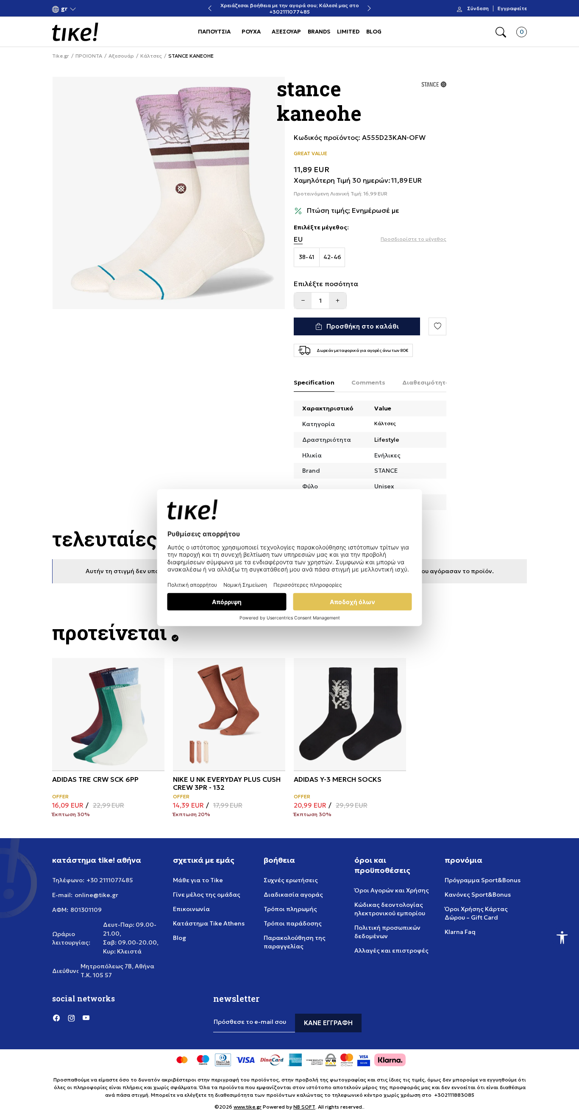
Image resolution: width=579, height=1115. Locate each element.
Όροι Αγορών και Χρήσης (391, 890)
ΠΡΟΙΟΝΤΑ (88, 56)
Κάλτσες (151, 56)
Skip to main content (86, 9)
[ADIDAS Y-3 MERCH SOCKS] (350, 714)
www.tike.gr (248, 1107)
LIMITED (348, 31)
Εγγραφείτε (512, 8)
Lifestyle (386, 439)
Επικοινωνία (191, 909)
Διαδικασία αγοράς (293, 894)
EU (298, 239)
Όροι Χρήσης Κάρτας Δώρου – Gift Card (476, 913)
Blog (179, 938)
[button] (64, 8)
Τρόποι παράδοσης (293, 923)
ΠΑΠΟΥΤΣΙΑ (214, 31)
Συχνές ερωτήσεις (291, 880)
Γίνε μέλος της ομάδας (206, 894)
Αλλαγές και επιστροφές (391, 950)
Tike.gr (60, 56)
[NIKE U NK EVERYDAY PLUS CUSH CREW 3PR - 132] (229, 714)
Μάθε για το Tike (198, 880)
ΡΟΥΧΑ (251, 31)
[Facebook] (56, 1018)
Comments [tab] (368, 382)
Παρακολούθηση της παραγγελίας (295, 942)
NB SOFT (304, 1107)
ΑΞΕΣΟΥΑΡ (286, 31)
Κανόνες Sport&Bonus (478, 894)
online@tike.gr (96, 895)
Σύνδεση (478, 8)
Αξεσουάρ (121, 56)
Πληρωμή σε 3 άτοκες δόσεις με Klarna (296, 9)
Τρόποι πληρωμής (290, 909)
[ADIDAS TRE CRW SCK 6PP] (108, 714)
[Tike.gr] (75, 31)
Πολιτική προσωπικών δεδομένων (387, 932)
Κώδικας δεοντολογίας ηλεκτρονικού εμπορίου (389, 909)
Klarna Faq (460, 932)
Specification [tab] (314, 382)
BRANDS (319, 31)
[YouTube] (86, 1018)
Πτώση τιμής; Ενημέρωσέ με (353, 210)
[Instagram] (71, 1018)
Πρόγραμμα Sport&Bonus (483, 880)
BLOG (373, 31)
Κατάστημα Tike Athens (209, 923)
